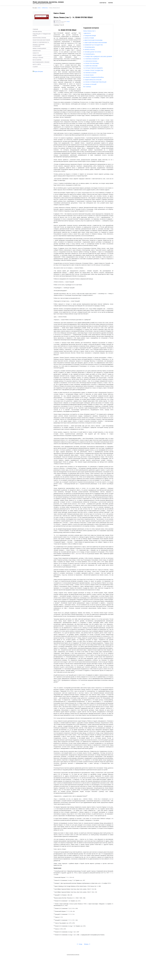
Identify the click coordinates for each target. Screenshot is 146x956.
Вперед (86, 944)
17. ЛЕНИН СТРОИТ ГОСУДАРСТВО (93, 70)
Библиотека (37, 50)
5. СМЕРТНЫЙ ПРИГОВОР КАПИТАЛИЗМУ (95, 42)
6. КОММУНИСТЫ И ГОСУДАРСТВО (93, 45)
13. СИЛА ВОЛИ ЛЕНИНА (90, 61)
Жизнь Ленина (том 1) (89, 31)
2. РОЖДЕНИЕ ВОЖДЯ (89, 35)
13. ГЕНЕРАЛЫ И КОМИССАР (91, 58)
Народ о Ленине (38, 57)
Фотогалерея (37, 60)
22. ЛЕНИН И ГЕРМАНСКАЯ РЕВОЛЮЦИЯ (94, 82)
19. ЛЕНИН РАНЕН (88, 75)
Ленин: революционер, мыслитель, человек (48, 2)
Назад (80, 944)
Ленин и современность (41, 42)
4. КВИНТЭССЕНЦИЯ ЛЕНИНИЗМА (92, 40)
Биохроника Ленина (39, 37)
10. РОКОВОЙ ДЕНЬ (89, 54)
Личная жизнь (37, 31)
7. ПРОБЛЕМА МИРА (89, 47)
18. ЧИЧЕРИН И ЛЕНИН (89, 72)
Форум (110, 2)
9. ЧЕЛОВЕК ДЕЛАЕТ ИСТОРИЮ (92, 52)
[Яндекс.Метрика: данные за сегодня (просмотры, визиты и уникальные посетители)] (38, 71)
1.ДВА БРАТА (87, 33)
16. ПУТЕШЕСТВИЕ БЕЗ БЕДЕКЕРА (93, 68)
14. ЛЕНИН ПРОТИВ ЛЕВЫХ (91, 63)
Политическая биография (41, 40)
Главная (35, 29)
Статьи (68, 21)
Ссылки (35, 66)
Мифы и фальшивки (39, 48)
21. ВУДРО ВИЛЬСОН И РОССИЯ (92, 79)
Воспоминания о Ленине (41, 62)
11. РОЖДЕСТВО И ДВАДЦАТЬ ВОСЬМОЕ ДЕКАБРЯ (97, 56)
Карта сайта (37, 64)
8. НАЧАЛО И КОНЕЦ (89, 49)
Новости (36, 53)
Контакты (103, 2)
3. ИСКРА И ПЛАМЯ (88, 38)
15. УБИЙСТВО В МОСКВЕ (90, 65)
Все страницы (87, 86)
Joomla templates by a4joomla (73, 954)
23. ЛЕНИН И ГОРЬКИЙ (89, 84)
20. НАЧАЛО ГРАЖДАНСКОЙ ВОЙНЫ (93, 77)
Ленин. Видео (37, 55)
